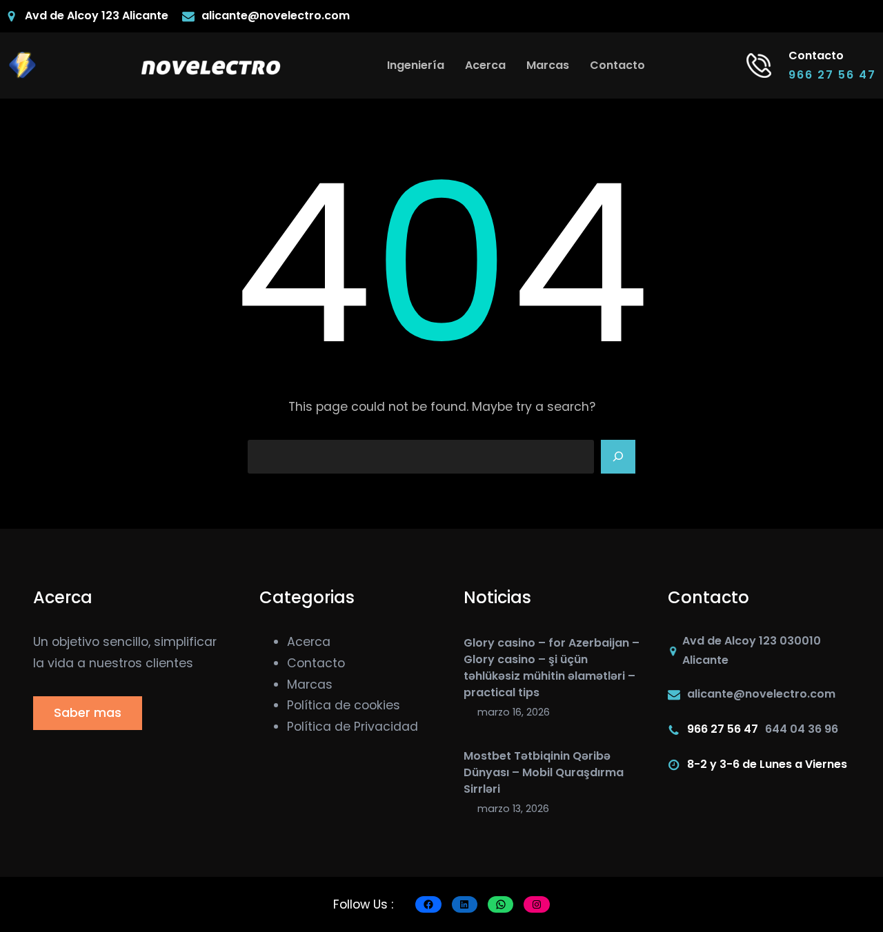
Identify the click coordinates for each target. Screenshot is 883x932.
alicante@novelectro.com (275, 15)
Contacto (316, 663)
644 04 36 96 (801, 729)
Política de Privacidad (352, 726)
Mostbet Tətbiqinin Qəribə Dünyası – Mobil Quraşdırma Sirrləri (544, 772)
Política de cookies (343, 705)
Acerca (308, 642)
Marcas (310, 684)
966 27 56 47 (832, 75)
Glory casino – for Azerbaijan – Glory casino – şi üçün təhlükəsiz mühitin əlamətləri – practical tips (551, 667)
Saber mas (87, 713)
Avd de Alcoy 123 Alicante (96, 15)
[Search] (618, 457)
